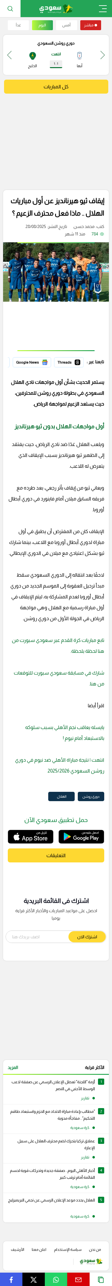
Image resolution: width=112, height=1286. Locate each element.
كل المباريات (56, 86)
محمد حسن (84, 226)
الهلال (61, 796)
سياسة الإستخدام (68, 1249)
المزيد (13, 1067)
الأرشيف (17, 1249)
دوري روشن (91, 796)
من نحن (95, 1249)
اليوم (42, 25)
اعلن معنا (39, 1249)
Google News (38, 361)
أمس (66, 25)
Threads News (69, 361)
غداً (18, 25)
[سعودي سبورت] (56, 8)
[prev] (102, 55)
